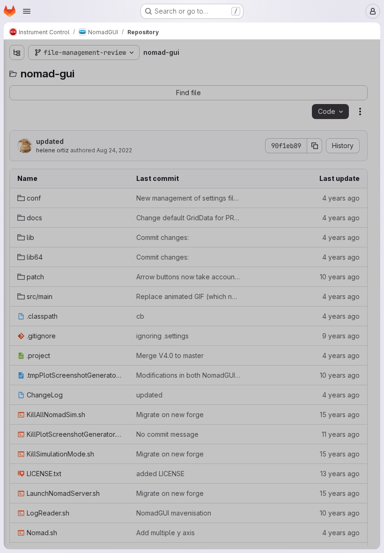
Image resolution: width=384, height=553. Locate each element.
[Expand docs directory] (16, 102)
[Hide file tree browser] (16, 52)
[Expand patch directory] (16, 147)
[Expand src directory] (16, 162)
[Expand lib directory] (16, 117)
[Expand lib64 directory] (16, 132)
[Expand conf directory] (16, 87)
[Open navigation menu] (26, 11)
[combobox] (76, 71)
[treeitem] (77, 87)
